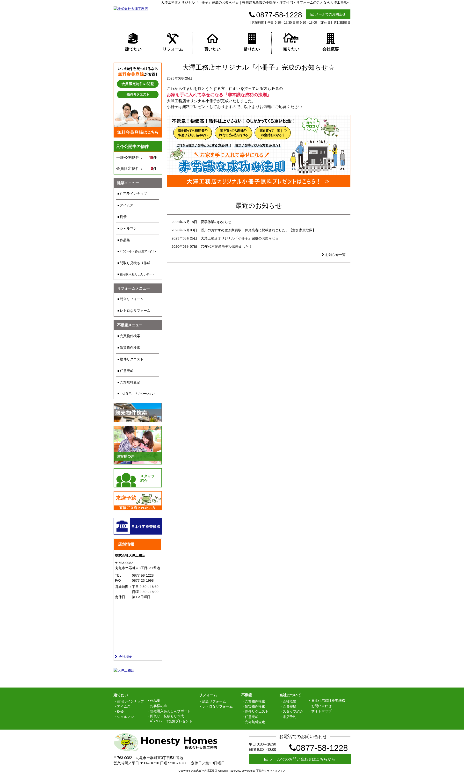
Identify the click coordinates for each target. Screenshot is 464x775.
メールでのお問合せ (330, 14)
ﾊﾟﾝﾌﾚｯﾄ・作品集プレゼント (171, 721)
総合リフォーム (132, 299)
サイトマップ (321, 711)
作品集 (125, 240)
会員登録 (289, 706)
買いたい (212, 49)
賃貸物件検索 (130, 347)
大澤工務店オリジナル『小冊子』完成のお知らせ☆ (240, 238)
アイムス (126, 205)
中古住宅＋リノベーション (137, 393)
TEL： (120, 575)
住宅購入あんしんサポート (137, 274)
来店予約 (289, 717)
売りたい (291, 49)
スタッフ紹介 (293, 711)
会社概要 (330, 49)
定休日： (122, 597)
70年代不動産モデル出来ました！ (226, 246)
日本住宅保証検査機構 (328, 701)
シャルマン (128, 228)
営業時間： (123, 587)
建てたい (133, 49)
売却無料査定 (130, 382)
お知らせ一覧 (335, 255)
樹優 (123, 217)
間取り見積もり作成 (135, 263)
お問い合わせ (321, 706)
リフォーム (173, 49)
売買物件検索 (130, 336)
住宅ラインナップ (133, 194)
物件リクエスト (132, 359)
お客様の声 (158, 706)
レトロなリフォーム (135, 310)
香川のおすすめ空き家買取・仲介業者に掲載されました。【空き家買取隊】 (258, 230)
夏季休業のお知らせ (216, 222)
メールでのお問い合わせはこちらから (302, 759)
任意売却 (126, 371)
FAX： (120, 580)
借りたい (252, 49)
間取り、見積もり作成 (167, 716)
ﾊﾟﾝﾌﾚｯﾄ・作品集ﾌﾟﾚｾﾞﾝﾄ (138, 251)
